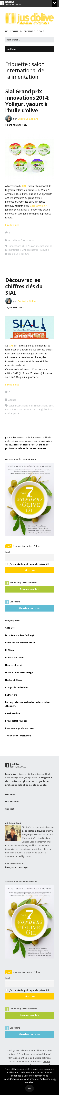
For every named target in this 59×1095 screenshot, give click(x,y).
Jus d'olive (10, 437)
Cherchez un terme (29, 608)
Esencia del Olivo (14, 657)
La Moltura (11, 694)
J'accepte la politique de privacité (29, 564)
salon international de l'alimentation (28, 405)
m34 (42, 1054)
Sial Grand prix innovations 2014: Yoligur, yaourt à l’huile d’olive (27, 101)
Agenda (12, 399)
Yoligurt (25, 253)
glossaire (28, 444)
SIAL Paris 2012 (26, 409)
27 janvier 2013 (14, 307)
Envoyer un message (16, 867)
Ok (29, 1088)
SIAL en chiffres (30, 249)
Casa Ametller (38, 205)
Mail (7, 552)
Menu (13, 48)
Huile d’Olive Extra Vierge (19, 672)
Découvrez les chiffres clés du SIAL (24, 286)
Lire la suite (12, 225)
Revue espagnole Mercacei (19, 728)
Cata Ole (10, 627)
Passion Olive (12, 713)
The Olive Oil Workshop (18, 735)
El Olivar (9, 650)
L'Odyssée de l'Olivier (16, 687)
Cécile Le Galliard (28, 118)
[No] (55, 1080)
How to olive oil (13, 665)
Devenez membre (29, 589)
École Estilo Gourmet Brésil (20, 642)
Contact (9, 808)
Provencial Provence (16, 720)
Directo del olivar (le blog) (19, 635)
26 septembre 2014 (16, 125)
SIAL (24, 186)
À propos (10, 793)
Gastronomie (28, 240)
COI (7, 845)
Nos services (12, 801)
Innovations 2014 (18, 246)
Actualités (13, 240)
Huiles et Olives (13, 679)
